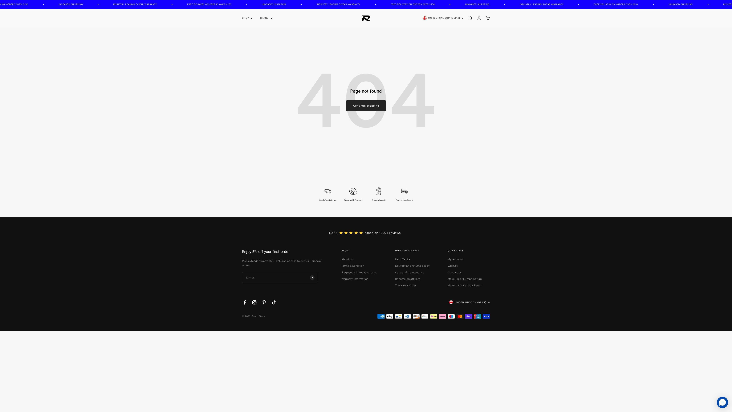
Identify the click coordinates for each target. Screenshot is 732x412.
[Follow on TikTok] (273, 302)
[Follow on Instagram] (254, 302)
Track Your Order (405, 285)
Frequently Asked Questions (359, 272)
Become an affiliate (407, 278)
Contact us (455, 272)
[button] (722, 402)
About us (347, 259)
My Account (455, 259)
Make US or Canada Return (465, 285)
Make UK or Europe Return (465, 278)
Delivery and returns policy (412, 265)
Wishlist (453, 265)
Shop (245, 18)
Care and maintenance (409, 272)
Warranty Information (354, 278)
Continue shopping (366, 105)
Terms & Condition (352, 265)
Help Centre (402, 259)
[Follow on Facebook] (244, 302)
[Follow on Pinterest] (264, 302)
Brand (264, 18)
